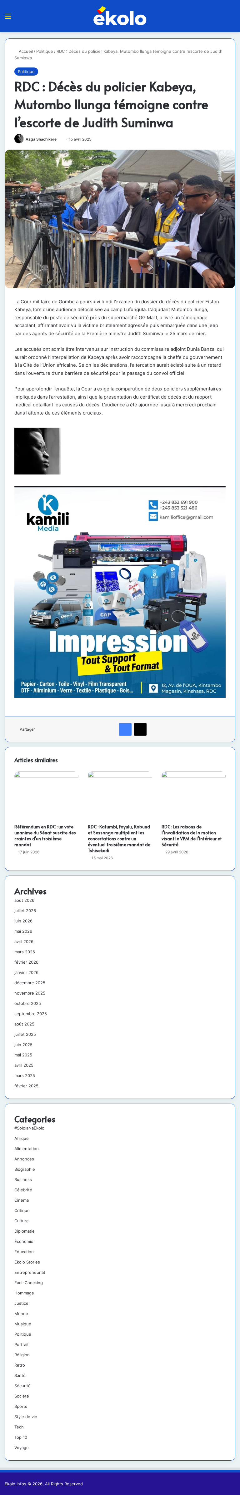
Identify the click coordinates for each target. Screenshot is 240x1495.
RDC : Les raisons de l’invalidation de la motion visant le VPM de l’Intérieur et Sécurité (192, 835)
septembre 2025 (30, 1013)
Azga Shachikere (41, 139)
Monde (21, 1313)
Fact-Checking (28, 1282)
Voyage (21, 1447)
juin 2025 (23, 1044)
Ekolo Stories (27, 1261)
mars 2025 (24, 1075)
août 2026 (24, 900)
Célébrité (23, 1189)
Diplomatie (24, 1231)
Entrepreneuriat (29, 1272)
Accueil (25, 51)
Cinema (21, 1200)
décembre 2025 (29, 982)
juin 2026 (23, 920)
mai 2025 (23, 1054)
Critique (22, 1210)
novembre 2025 (29, 993)
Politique (44, 51)
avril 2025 (23, 1065)
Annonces (24, 1158)
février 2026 (26, 962)
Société (21, 1395)
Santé (20, 1375)
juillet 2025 (25, 1034)
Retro (19, 1365)
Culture (21, 1220)
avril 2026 (23, 941)
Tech (19, 1426)
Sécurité (22, 1385)
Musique (22, 1323)
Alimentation (26, 1148)
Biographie (24, 1169)
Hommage (24, 1292)
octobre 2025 (27, 1003)
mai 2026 (23, 931)
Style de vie (25, 1416)
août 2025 (24, 1023)
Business (23, 1179)
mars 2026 (24, 951)
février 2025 (26, 1085)
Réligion (22, 1354)
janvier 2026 (26, 972)
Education (24, 1251)
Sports (20, 1406)
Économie (23, 1241)
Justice (21, 1303)
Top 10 (20, 1437)
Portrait (21, 1344)
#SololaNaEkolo (29, 1127)
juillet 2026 (25, 910)
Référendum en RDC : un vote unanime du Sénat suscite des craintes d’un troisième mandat (45, 835)
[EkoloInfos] (120, 15)
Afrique (21, 1138)
